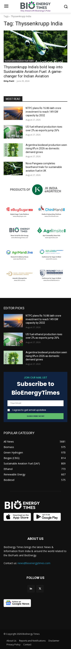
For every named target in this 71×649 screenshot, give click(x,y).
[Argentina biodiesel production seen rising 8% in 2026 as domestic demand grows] (13, 150)
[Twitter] (40, 588)
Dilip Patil (9, 81)
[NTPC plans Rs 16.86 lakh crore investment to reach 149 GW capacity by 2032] (13, 113)
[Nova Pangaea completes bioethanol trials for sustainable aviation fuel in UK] (13, 168)
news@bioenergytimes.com (34, 563)
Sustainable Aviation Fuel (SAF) (19, 61)
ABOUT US (35, 539)
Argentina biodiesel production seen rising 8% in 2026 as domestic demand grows (46, 148)
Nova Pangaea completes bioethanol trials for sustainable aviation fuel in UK (44, 167)
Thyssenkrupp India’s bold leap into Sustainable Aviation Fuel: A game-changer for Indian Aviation (33, 71)
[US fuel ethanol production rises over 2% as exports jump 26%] (13, 132)
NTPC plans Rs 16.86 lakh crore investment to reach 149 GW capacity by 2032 (43, 112)
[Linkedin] (31, 588)
